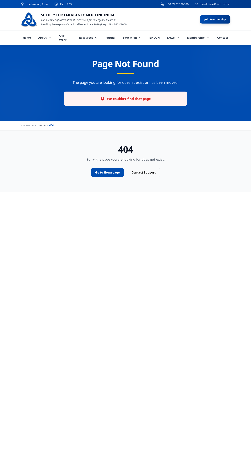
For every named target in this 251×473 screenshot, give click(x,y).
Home (42, 125)
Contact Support (144, 172)
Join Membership (215, 19)
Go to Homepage (107, 172)
